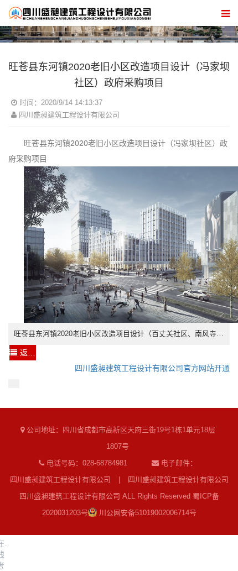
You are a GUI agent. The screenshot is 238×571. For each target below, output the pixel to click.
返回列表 (28, 352)
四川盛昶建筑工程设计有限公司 (60, 479)
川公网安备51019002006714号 (146, 513)
